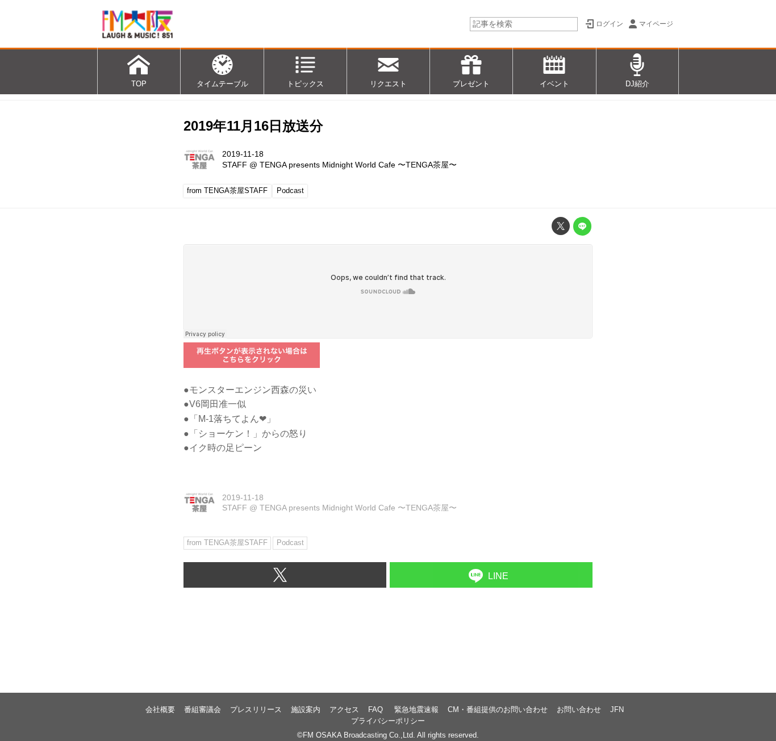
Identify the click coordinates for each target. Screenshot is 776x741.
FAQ (376, 709)
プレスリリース (256, 709)
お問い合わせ (579, 709)
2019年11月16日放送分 (253, 125)
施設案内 (305, 709)
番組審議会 (202, 709)
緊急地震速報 (416, 709)
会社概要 (160, 709)
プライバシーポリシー (388, 721)
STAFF (234, 164)
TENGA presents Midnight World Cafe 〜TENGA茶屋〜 (358, 164)
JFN (617, 709)
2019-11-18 (243, 153)
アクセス (344, 709)
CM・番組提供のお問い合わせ (498, 709)
